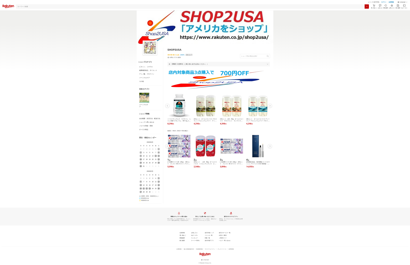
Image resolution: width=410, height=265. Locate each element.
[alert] (218, 64)
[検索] (367, 6)
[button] (402, 2)
